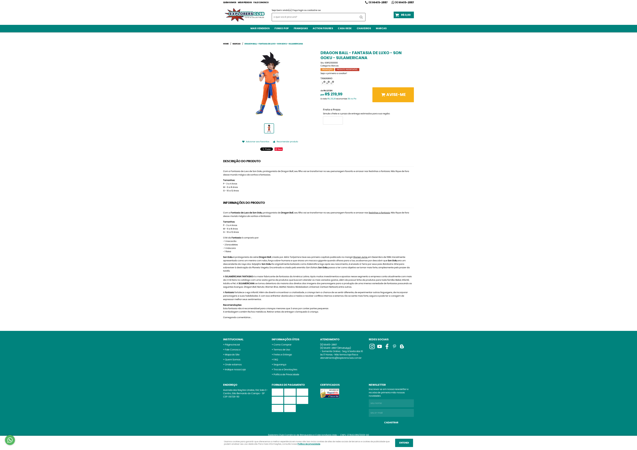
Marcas (381, 28)
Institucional (233, 339)
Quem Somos (229, 2)
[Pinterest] (394, 346)
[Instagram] (317, 2)
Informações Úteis (285, 339)
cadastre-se (314, 10)
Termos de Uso (282, 350)
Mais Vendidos (260, 28)
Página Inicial (232, 345)
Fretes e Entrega (283, 355)
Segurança (280, 365)
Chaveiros (364, 28)
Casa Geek (345, 28)
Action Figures (323, 28)
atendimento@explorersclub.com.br (340, 358)
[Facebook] (387, 346)
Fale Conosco (261, 2)
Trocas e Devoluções (285, 369)
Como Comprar (282, 345)
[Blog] (402, 346)
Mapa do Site (232, 355)
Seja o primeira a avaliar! (333, 73)
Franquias (301, 28)
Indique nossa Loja (235, 369)
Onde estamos (233, 365)
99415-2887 (378, 2)
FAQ (276, 360)
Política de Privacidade (286, 374)
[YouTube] (379, 346)
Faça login (298, 10)
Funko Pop (282, 28)
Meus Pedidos (245, 2)
